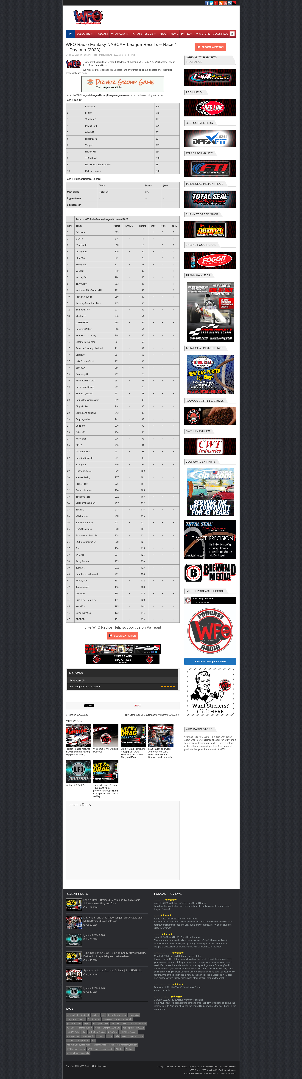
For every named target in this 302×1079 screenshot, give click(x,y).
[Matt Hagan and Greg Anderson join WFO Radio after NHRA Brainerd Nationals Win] (160, 735)
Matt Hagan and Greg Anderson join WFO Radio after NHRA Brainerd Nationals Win (160, 753)
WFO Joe (130, 1049)
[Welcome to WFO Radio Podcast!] (105, 735)
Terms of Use (181, 1066)
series (125, 1036)
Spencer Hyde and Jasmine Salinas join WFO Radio (112, 970)
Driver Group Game (98, 65)
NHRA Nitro (112, 1032)
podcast (100, 1036)
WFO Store (195, 1070)
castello (95, 1015)
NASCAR (140, 1028)
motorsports (128, 1028)
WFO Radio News (127, 55)
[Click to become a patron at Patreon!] (122, 640)
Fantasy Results (90, 55)
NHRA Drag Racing (97, 1032)
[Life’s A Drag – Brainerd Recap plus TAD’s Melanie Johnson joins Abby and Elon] (133, 735)
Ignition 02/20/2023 (78, 714)
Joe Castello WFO (138, 1024)
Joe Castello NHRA (119, 1024)
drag (124, 1015)
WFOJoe (119, 1049)
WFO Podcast (73, 1053)
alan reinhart (72, 1015)
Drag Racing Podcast (76, 1019)
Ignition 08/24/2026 (75, 785)
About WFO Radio (209, 1066)
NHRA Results (88, 1036)
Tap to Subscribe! (227, 1073)
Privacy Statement (165, 1066)
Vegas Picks (83, 1041)
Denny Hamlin (114, 1015)
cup (103, 1015)
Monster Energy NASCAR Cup (107, 1028)
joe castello (103, 1024)
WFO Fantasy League (76, 1049)
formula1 (96, 1019)
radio (117, 1036)
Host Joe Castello (124, 1019)
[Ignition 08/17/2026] (74, 993)
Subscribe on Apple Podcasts (210, 661)
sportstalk (71, 1041)
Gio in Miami (108, 1019)
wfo (93, 1041)
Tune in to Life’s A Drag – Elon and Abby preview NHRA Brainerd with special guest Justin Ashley (105, 791)
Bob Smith (85, 1015)
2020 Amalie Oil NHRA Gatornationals (218, 1070)
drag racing (134, 1015)
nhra (84, 1032)
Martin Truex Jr (85, 1028)
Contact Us (194, 1066)
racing (109, 1036)
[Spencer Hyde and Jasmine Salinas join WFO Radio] (74, 975)
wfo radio (85, 1053)
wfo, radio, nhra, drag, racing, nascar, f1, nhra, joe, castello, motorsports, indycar (102, 1045)
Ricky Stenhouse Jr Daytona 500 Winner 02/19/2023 (150, 714)
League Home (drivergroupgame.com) (110, 95)
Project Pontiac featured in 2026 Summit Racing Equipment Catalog (78, 751)
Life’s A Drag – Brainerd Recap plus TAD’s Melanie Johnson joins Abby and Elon (133, 753)
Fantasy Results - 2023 (108, 55)
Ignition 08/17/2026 (94, 988)
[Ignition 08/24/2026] (78, 771)
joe (94, 1024)
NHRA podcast (73, 1036)
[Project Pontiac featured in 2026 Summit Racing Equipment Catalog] (78, 735)
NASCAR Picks (73, 1032)
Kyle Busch (72, 1028)
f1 (89, 1019)
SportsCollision (136, 1036)
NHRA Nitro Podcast (128, 1032)
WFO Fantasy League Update (100, 1049)
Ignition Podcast (74, 1024)
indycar (87, 1024)
